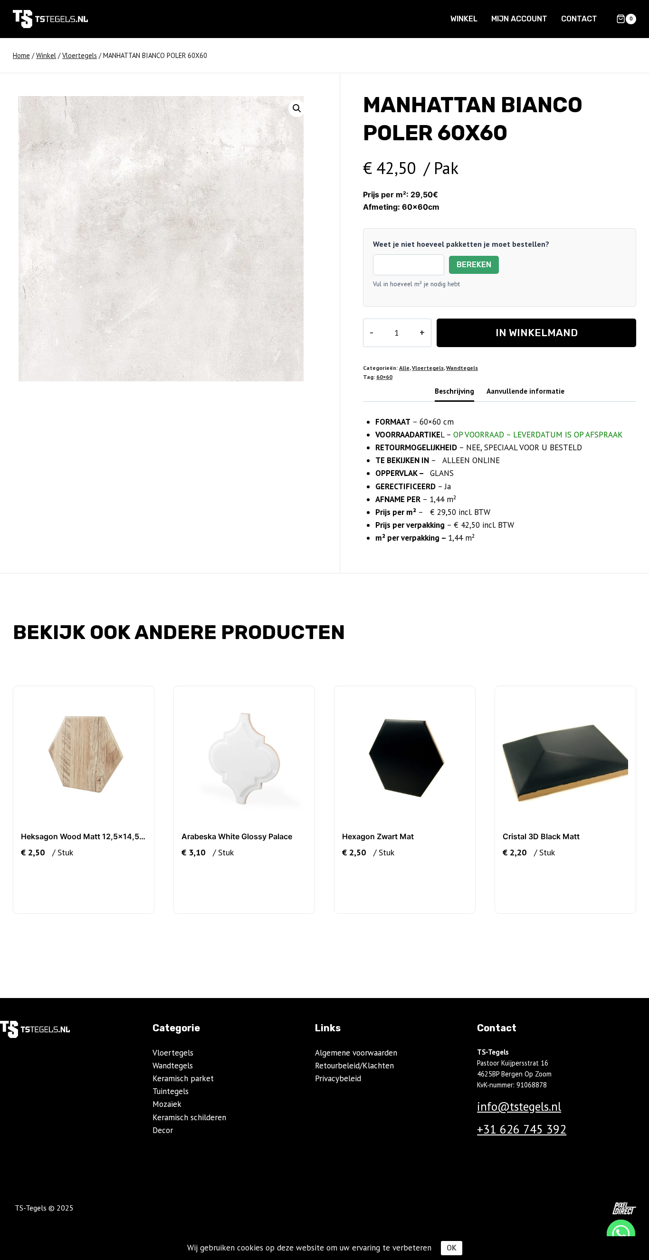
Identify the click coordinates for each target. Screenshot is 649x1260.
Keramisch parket (183, 1078)
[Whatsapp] (621, 1234)
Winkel (463, 18)
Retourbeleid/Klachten (354, 1065)
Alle (404, 367)
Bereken (474, 264)
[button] (296, 108)
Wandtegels (462, 367)
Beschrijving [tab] (454, 391)
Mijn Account (519, 18)
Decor (163, 1130)
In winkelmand (537, 333)
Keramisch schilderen (189, 1117)
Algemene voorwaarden (356, 1052)
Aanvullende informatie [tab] (525, 391)
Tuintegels (171, 1091)
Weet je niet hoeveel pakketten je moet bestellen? (461, 244)
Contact (579, 18)
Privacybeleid (338, 1078)
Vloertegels (428, 367)
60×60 (384, 376)
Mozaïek (167, 1104)
